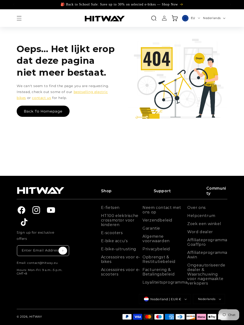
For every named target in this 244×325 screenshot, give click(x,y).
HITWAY (35, 316)
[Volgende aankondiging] (230, 4)
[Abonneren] (63, 251)
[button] (19, 18)
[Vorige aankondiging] (13, 4)
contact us (41, 98)
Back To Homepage (43, 111)
